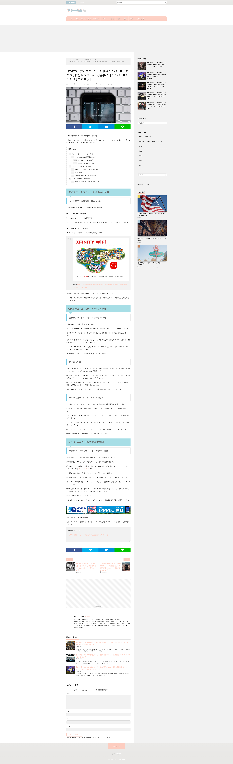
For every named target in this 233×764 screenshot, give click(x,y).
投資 (119, 19)
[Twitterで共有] (90, 126)
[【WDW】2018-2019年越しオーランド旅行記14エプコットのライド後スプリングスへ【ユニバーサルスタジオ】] (70, 645)
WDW (99, 83)
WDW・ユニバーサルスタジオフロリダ (87, 19)
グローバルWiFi (83, 469)
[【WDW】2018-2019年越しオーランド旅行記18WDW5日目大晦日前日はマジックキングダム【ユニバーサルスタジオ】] (70, 670)
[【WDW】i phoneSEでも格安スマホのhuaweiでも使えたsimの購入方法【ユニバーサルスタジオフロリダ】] (126, 566)
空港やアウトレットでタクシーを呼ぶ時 (85, 169)
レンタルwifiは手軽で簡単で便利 (79, 178)
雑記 (131, 19)
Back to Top (116, 746)
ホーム (70, 19)
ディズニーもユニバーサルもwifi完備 (81, 154)
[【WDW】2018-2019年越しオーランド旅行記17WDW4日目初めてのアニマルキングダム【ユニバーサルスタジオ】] (142, 86)
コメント (69, 693)
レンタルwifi (123, 83)
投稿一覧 (87, 616)
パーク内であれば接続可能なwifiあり (84, 157)
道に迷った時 (77, 172)
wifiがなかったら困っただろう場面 (80, 166)
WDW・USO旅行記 (145, 137)
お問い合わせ (140, 19)
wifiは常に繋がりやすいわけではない (84, 175)
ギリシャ (104, 19)
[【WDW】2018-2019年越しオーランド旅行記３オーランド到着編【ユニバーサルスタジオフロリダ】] (70, 658)
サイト (68, 726)
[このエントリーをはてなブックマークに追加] (106, 126)
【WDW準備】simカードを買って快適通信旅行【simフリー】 (88, 535)
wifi (102, 83)
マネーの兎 (122, 759)
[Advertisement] (116, 38)
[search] (165, 2)
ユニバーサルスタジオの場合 (84, 163)
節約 (125, 19)
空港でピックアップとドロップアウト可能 (85, 182)
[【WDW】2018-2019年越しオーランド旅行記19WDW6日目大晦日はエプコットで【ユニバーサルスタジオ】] (142, 66)
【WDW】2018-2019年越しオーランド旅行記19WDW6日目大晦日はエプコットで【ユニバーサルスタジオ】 (131, 2)
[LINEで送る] (122, 126)
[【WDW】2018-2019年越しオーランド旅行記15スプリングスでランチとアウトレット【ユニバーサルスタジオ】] (142, 106)
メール (68, 718)
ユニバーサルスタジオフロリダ (111, 83)
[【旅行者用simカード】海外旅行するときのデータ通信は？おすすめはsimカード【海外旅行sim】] (70, 566)
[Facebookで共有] (74, 126)
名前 (68, 711)
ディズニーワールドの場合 (83, 160)
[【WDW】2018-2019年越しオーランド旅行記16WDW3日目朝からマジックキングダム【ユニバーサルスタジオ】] (142, 96)
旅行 (112, 19)
